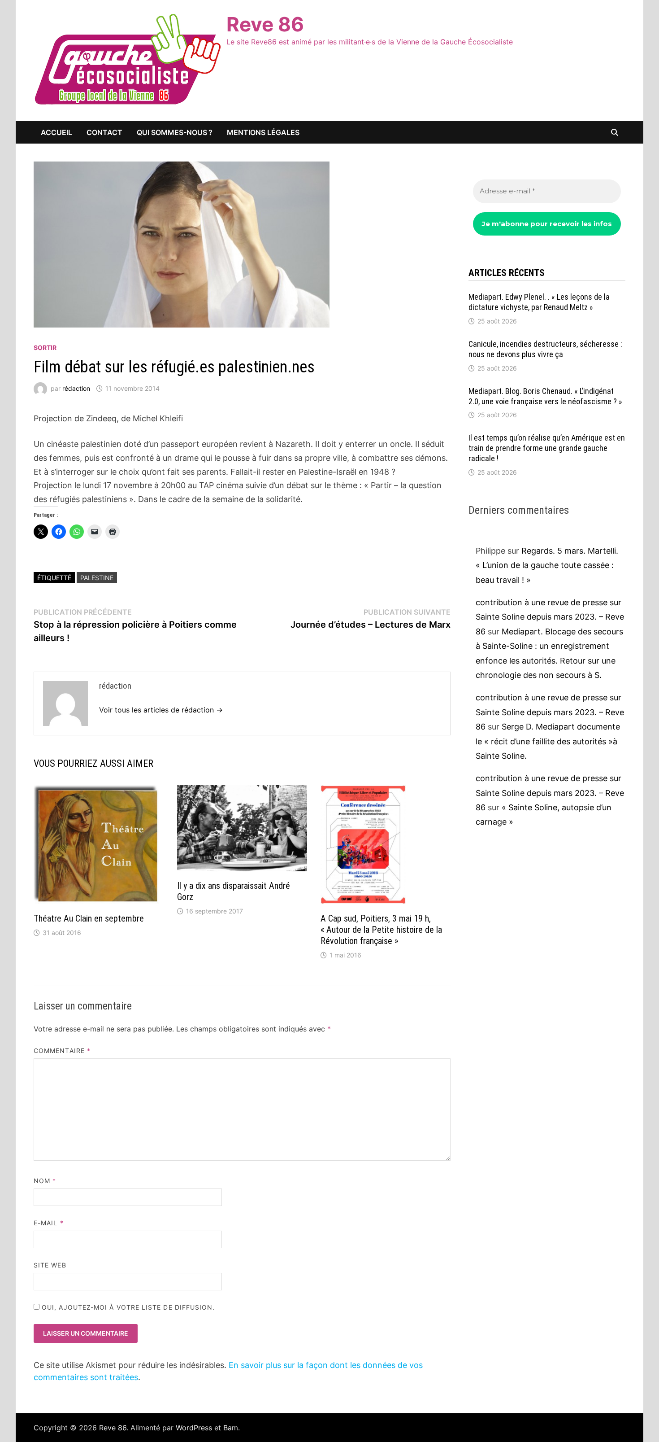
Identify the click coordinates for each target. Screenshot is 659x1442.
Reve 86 (265, 24)
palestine (96, 577)
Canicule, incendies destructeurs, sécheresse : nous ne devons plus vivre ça (545, 349)
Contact (104, 132)
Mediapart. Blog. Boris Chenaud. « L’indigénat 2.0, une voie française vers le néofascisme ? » (545, 396)
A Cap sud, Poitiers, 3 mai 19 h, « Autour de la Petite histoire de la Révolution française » (381, 929)
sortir (45, 347)
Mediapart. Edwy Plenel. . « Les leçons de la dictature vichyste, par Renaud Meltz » (539, 302)
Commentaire (62, 1050)
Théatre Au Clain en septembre (89, 918)
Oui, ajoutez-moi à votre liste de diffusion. (127, 1307)
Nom (45, 1180)
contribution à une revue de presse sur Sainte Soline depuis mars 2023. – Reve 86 (550, 617)
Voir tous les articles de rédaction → (161, 709)
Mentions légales (263, 132)
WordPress (194, 1427)
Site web (50, 1265)
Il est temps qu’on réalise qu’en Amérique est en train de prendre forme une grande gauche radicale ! (546, 448)
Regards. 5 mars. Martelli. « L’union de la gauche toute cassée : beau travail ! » (547, 565)
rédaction (76, 388)
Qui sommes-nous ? (174, 132)
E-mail (49, 1223)
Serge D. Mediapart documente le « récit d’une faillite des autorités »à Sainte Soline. (548, 741)
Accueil (56, 132)
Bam (230, 1427)
